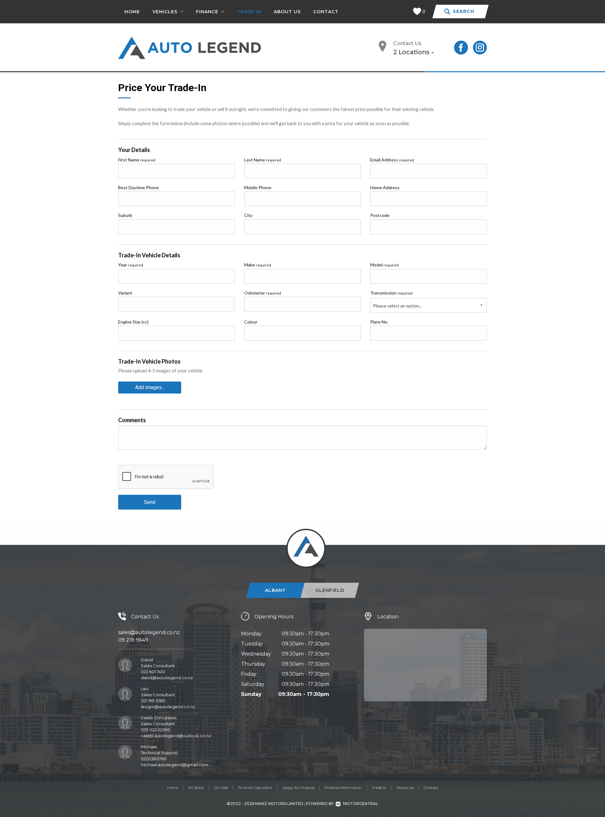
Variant (125, 292)
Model (384, 264)
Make (257, 264)
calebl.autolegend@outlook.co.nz (176, 735)
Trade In (249, 12)
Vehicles (166, 12)
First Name (136, 159)
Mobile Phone (257, 187)
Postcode (379, 215)
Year (130, 264)
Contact (325, 12)
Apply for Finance (298, 787)
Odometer (262, 292)
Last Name (262, 159)
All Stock (196, 787)
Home (132, 12)
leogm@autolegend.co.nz (168, 706)
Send (149, 502)
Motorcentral (360, 803)
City (248, 215)
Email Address (392, 159)
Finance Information (343, 787)
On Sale (221, 787)
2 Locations (411, 52)
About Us (287, 12)
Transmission (391, 292)
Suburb (125, 215)
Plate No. (379, 321)
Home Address (385, 187)
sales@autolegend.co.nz (149, 632)
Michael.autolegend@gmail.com (174, 764)
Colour (250, 321)
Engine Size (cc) (133, 321)
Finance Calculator (255, 787)
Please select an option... (397, 305)
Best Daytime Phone (138, 187)
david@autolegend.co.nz (167, 677)
